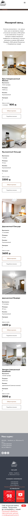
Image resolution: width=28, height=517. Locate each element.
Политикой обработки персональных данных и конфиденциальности (10, 513)
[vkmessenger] (3, 453)
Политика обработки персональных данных (14, 487)
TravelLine (4, 9)
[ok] (5, 453)
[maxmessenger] (8, 453)
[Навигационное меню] (24, 2)
